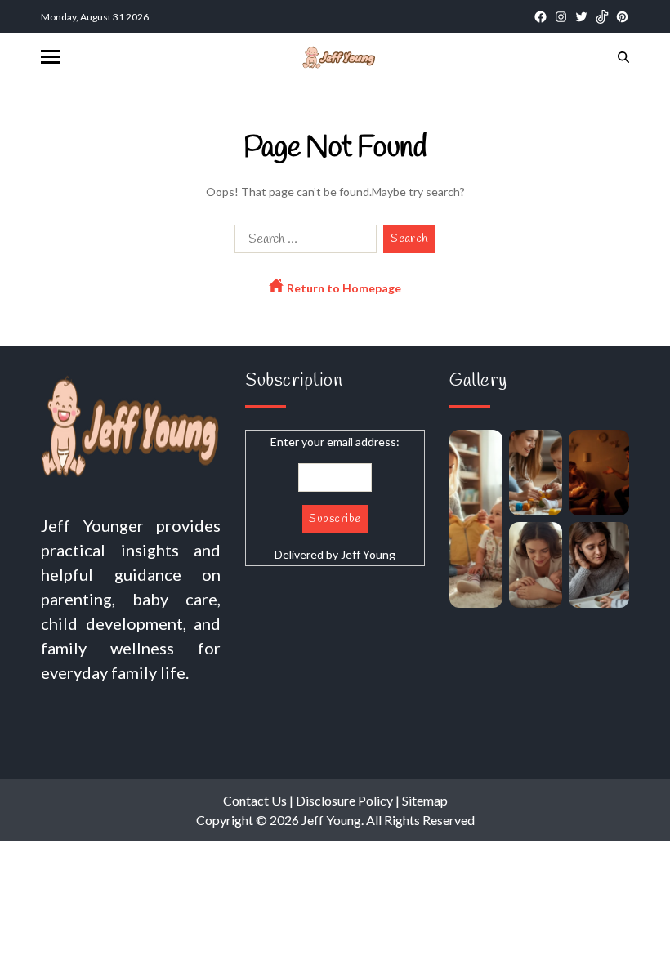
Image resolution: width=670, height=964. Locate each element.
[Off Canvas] (50, 57)
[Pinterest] (622, 17)
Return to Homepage (342, 288)
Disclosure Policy (344, 800)
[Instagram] (561, 17)
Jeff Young (368, 554)
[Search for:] (302, 242)
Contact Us (255, 800)
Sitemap (425, 800)
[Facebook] (540, 17)
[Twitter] (581, 17)
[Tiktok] (602, 17)
